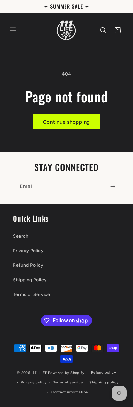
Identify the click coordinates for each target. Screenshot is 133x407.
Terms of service (68, 382)
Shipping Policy (30, 280)
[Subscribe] (113, 186)
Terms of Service (31, 294)
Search (21, 236)
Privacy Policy (28, 250)
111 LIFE (40, 373)
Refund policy (103, 372)
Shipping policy (104, 382)
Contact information (69, 392)
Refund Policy (28, 265)
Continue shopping (66, 122)
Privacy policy (34, 382)
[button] (13, 30)
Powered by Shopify (66, 373)
